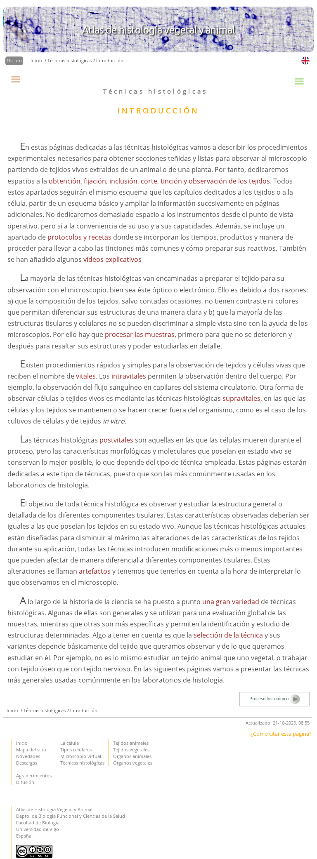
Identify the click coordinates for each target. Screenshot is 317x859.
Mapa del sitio (31, 749)
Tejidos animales (131, 743)
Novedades (28, 756)
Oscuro (14, 60)
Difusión (25, 782)
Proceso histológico (269, 698)
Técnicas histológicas (82, 763)
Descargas (26, 763)
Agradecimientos (34, 775)
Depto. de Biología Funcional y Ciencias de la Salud (70, 816)
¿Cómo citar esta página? (281, 733)
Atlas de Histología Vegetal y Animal (54, 809)
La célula (69, 743)
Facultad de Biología (37, 822)
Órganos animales (132, 756)
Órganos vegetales (132, 763)
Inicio (37, 60)
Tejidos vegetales (131, 749)
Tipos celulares (76, 749)
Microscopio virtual (80, 756)
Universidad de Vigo (37, 829)
